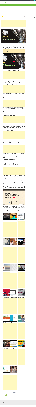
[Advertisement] (18, 10)
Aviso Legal (3, 402)
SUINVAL (4, 2)
